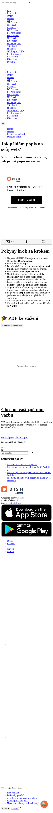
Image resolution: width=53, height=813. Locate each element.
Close (5, 808)
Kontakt (11, 543)
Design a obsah (14, 136)
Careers (10, 549)
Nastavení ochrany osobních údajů (23, 803)
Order (10, 16)
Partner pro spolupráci (17, 800)
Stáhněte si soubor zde (12, 326)
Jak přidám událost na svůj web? (22, 464)
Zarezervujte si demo (11, 503)
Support (10, 551)
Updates (11, 62)
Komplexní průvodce (17, 134)
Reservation (12, 13)
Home (10, 128)
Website (10, 18)
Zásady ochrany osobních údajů (22, 798)
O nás (10, 541)
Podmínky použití (15, 795)
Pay (9, 10)
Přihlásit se (12, 59)
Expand (15, 808)
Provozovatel (13, 792)
